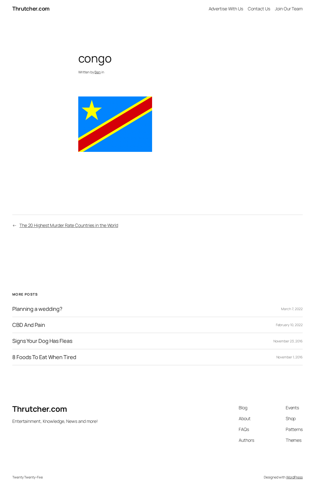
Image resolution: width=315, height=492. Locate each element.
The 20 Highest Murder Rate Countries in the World (68, 225)
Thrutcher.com (31, 8)
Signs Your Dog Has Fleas (42, 341)
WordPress (294, 477)
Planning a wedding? (37, 309)
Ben (97, 72)
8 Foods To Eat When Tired (44, 357)
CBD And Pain (28, 325)
